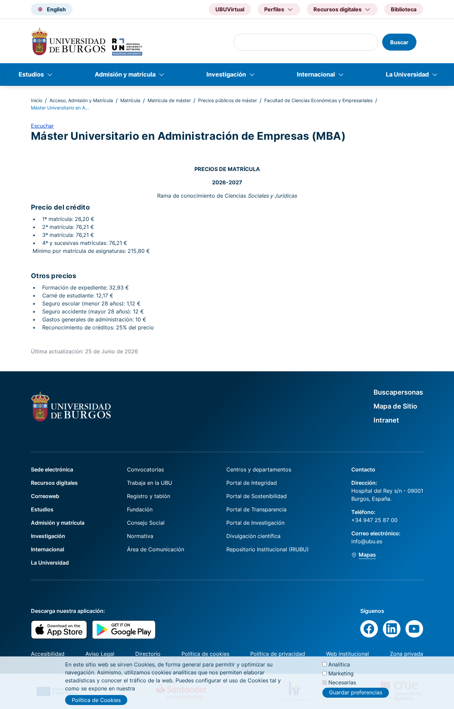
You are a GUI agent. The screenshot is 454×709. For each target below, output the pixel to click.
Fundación (140, 509)
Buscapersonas (398, 392)
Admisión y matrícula (125, 74)
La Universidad (407, 74)
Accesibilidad (47, 653)
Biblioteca (403, 9)
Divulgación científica (253, 536)
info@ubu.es (366, 541)
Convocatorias (145, 469)
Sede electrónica (52, 469)
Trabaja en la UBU (149, 482)
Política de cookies (205, 653)
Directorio (148, 653)
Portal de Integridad (251, 482)
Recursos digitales (54, 482)
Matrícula (130, 100)
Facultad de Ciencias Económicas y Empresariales (318, 100)
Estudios (31, 74)
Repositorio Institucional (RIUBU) (267, 549)
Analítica (339, 664)
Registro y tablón (148, 496)
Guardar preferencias (355, 692)
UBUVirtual (229, 9)
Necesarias (342, 682)
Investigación (226, 74)
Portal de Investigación (255, 522)
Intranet (386, 420)
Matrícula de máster (169, 100)
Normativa (140, 536)
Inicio (36, 100)
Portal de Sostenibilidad (256, 496)
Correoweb (45, 496)
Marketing (341, 673)
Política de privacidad (277, 653)
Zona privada (406, 653)
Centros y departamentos (258, 469)
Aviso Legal (99, 653)
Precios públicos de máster (227, 100)
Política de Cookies (96, 700)
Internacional (316, 74)
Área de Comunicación (155, 549)
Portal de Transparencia (256, 509)
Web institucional (347, 653)
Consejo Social (146, 522)
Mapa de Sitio (395, 406)
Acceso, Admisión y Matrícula (81, 100)
